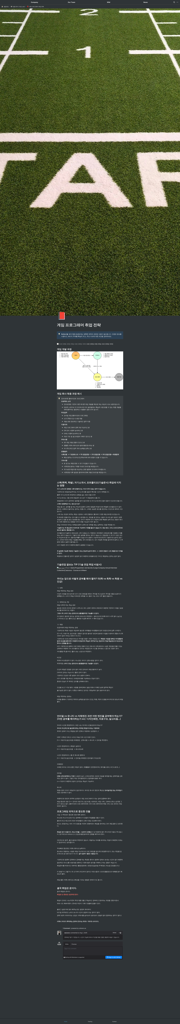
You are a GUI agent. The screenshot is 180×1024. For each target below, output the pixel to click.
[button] (174, 2)
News (145, 2)
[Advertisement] (90, 1014)
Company (34, 2)
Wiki (108, 2)
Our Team (71, 2)
